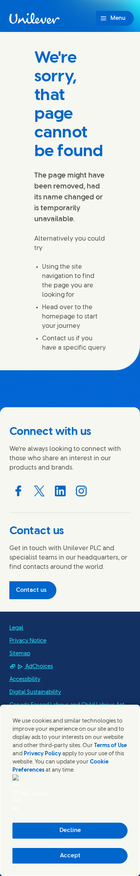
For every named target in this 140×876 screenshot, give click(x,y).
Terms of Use (110, 746)
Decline (70, 830)
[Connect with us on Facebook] (18, 490)
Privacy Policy (42, 754)
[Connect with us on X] (39, 490)
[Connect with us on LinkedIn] (60, 490)
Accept (70, 856)
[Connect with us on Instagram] (81, 490)
